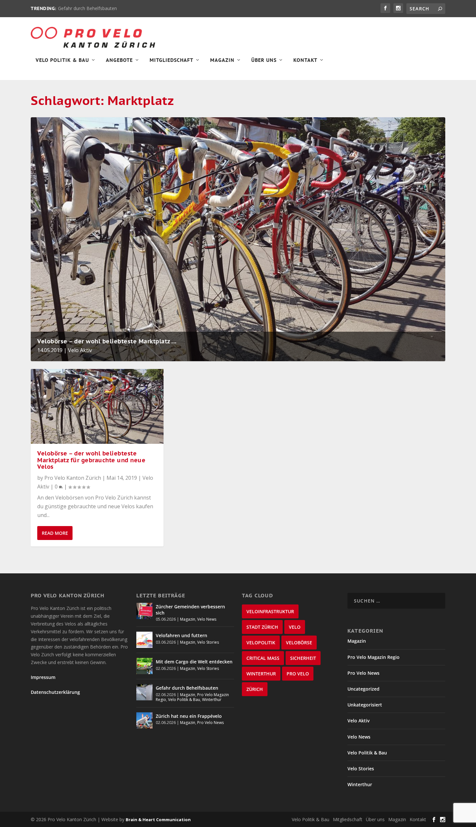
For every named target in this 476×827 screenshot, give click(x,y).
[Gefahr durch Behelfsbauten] (144, 692)
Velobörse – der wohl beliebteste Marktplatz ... (107, 341)
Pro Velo (298, 674)
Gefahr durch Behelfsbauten (87, 8)
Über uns (375, 819)
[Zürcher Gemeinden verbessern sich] (144, 611)
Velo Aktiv (80, 350)
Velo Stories (208, 642)
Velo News (206, 619)
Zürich (254, 689)
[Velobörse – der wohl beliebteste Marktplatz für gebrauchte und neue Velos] (97, 406)
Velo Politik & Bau (62, 60)
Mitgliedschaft (171, 60)
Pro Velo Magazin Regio (373, 657)
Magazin (222, 60)
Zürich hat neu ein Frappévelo (189, 716)
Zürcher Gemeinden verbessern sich (190, 609)
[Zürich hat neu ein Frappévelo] (144, 720)
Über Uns (264, 60)
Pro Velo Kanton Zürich (72, 477)
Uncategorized (363, 689)
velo (294, 627)
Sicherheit (303, 658)
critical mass (262, 658)
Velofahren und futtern (181, 635)
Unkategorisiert (364, 705)
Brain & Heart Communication (158, 819)
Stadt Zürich (262, 627)
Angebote (119, 60)
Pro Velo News (210, 722)
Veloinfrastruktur (270, 611)
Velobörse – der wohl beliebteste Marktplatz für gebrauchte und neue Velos (91, 460)
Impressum (43, 677)
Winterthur (211, 699)
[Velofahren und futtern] (144, 640)
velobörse (299, 642)
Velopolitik (260, 642)
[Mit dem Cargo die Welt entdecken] (144, 666)
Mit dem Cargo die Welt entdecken (194, 662)
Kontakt (305, 60)
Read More (55, 533)
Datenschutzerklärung (55, 692)
